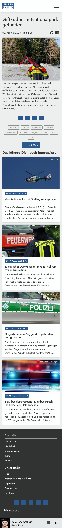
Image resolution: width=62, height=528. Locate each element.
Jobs (7, 474)
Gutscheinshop (12, 451)
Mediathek (10, 446)
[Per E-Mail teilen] (41, 118)
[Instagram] (31, 502)
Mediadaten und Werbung (18, 478)
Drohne (25, 127)
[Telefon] (38, 502)
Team (7, 456)
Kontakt (8, 460)
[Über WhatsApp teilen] (34, 118)
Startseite (10, 435)
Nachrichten (11, 441)
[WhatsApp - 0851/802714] (45, 502)
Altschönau (14, 127)
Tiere (31, 137)
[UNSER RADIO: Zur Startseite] (27, 6)
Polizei (54, 132)
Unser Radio (12, 468)
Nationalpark (10, 132)
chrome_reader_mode (57, 33)
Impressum (10, 483)
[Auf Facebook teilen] (20, 118)
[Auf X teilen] (27, 118)
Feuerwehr (36, 127)
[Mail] (16, 502)
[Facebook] (23, 502)
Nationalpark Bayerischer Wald (34, 132)
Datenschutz (11, 488)
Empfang (9, 493)
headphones (52, 33)
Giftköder (49, 127)
